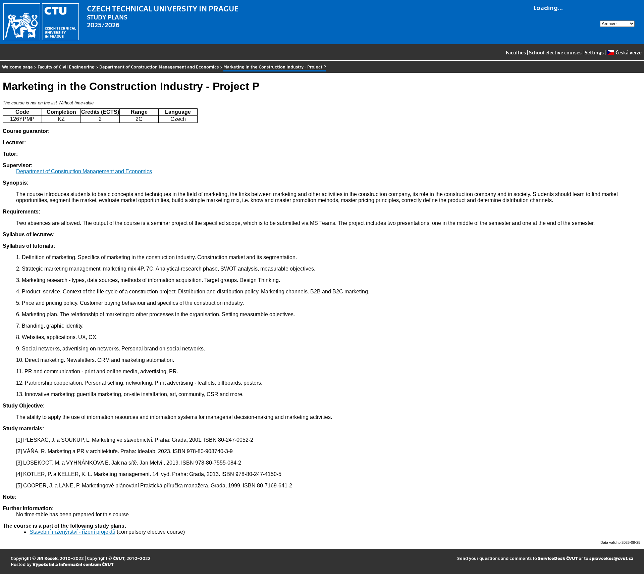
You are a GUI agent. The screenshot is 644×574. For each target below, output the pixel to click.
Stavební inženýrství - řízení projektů (72, 532)
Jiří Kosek (47, 558)
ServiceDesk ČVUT (558, 558)
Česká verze (628, 52)
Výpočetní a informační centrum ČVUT (73, 564)
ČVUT (118, 558)
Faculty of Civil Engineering (66, 66)
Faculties (516, 52)
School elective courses (555, 52)
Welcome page (17, 66)
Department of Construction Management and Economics (159, 66)
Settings (594, 52)
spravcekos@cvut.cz (611, 558)
